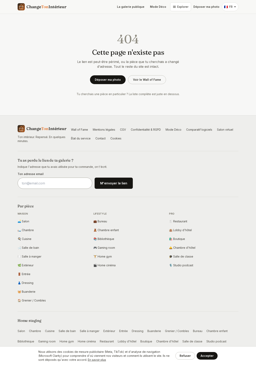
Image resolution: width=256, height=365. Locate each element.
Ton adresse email (31, 174)
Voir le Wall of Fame (147, 79)
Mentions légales (104, 129)
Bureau (100, 221)
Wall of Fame (79, 129)
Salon (23, 221)
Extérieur (26, 265)
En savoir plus (97, 359)
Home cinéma (104, 265)
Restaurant (178, 221)
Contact (100, 138)
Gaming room (104, 247)
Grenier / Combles (32, 300)
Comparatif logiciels (199, 129)
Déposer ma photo (206, 6)
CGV (123, 129)
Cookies (115, 138)
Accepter (207, 355)
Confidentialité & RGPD (146, 129)
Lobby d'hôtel (180, 230)
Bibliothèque (103, 239)
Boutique (177, 239)
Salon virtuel (225, 129)
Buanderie (26, 291)
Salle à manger (29, 256)
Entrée (24, 274)
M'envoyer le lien (113, 183)
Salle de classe (181, 256)
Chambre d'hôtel (182, 247)
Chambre (26, 230)
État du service (81, 138)
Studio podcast (181, 265)
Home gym (102, 256)
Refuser (185, 355)
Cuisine (24, 239)
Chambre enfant (106, 230)
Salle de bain (28, 247)
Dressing (25, 282)
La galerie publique (130, 6)
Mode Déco (158, 6)
